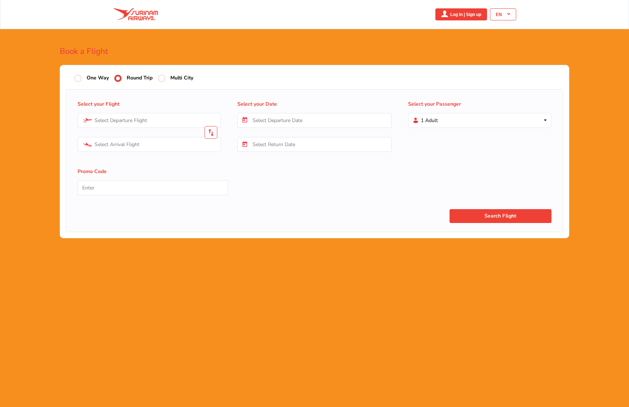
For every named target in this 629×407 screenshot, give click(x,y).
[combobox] (149, 120)
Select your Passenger (434, 104)
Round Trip (140, 78)
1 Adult (429, 120)
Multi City (181, 78)
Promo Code (92, 171)
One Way (98, 78)
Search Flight (500, 215)
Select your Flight (98, 104)
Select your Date (257, 104)
